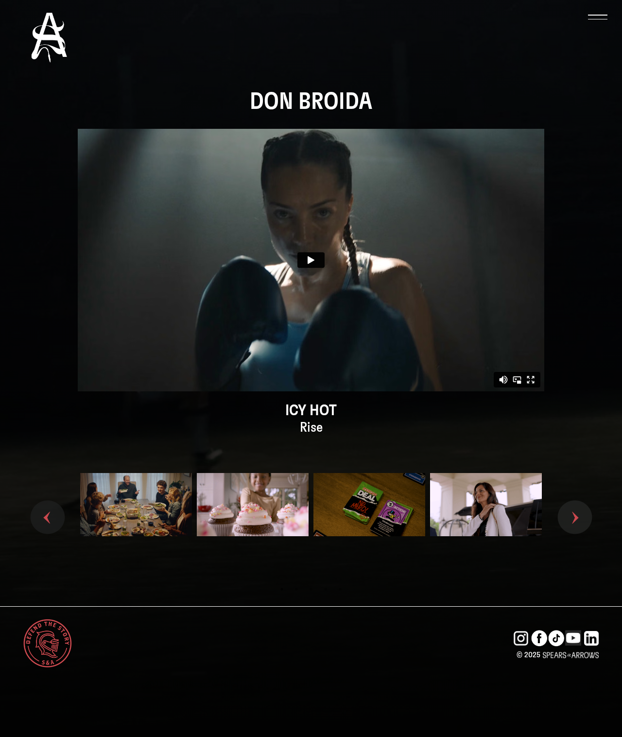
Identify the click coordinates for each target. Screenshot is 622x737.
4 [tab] (325, 589)
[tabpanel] (136, 520)
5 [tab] (340, 589)
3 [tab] (311, 589)
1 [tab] (282, 589)
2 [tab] (296, 589)
